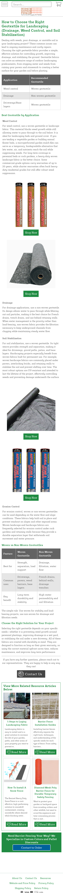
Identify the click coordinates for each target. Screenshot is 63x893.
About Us (17, 878)
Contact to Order (31, 847)
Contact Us (33, 674)
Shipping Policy (23, 888)
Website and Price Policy (22, 883)
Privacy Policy (46, 883)
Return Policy (41, 888)
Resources (45, 878)
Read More (18, 752)
